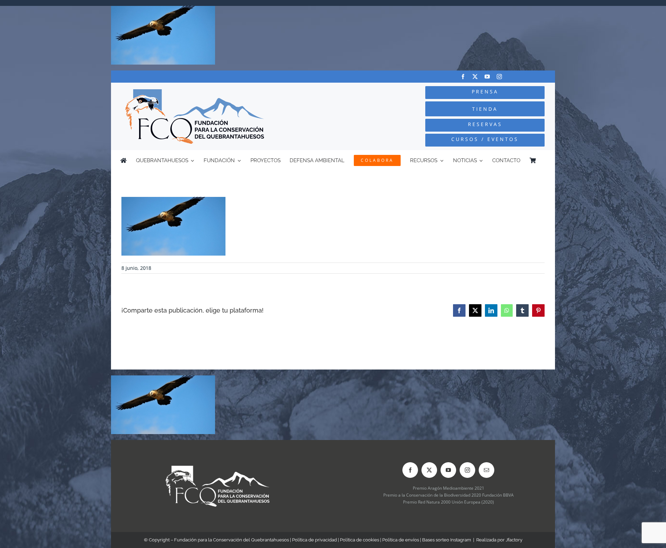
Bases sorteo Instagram (446, 539)
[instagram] (499, 76)
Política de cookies (359, 539)
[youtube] (487, 76)
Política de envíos (400, 539)
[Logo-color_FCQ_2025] (194, 92)
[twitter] (475, 76)
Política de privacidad (314, 539)
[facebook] (463, 76)
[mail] (486, 470)
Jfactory (514, 539)
